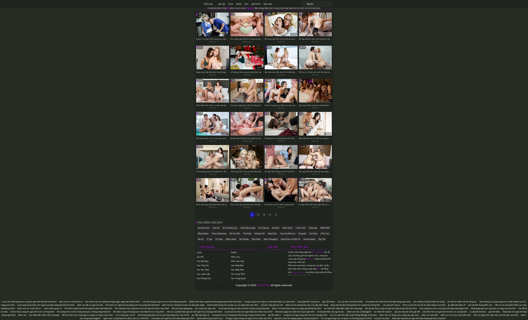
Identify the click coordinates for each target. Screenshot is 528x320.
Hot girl (216, 228)
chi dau (219, 239)
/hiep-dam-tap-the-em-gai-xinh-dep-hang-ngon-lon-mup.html (419, 318)
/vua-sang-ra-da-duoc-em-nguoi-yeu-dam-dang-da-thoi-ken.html (46, 305)
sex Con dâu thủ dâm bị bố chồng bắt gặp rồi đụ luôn (353, 315)
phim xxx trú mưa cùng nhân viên (456, 315)
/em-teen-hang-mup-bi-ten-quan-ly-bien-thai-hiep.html (88, 308)
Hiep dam (272, 233)
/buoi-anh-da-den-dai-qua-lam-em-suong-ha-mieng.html (355, 305)
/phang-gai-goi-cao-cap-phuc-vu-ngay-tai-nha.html (493, 308)
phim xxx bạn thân (430, 315)
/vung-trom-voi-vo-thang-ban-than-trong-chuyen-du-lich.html (239, 315)
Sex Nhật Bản (237, 265)
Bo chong (244, 239)
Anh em (275, 228)
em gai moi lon (230, 228)
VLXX (230, 4)
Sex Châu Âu (203, 265)
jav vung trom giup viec (205, 308)
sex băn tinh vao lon (383, 312)
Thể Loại (208, 4)
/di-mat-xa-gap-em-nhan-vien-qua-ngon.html (295, 312)
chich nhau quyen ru (53, 308)
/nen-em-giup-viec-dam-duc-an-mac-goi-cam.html (495, 315)
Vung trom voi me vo (290, 239)
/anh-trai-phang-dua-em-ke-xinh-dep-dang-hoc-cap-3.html (163, 315)
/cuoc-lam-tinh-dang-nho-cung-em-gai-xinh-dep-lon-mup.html (29, 301)
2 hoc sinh (301, 228)
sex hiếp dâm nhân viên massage (44, 315)
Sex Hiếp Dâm (237, 270)
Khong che (260, 233)
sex (318, 269)
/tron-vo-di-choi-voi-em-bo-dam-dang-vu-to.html (424, 305)
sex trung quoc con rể (125, 315)
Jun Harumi (263, 228)
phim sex (310, 259)
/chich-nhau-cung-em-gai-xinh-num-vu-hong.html (32, 312)
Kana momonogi (247, 228)
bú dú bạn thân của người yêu (330, 312)
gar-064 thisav (328, 301)
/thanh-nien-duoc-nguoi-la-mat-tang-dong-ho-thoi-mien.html (215, 301)
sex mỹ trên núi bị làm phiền (350, 301)
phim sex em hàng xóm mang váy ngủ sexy (399, 315)
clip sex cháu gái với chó (272, 305)
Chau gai (313, 228)
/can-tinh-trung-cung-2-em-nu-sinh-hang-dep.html (164, 301)
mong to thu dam (381, 318)
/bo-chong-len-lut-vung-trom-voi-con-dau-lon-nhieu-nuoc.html (142, 308)
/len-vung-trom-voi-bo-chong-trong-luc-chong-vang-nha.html (83, 312)
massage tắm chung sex (308, 301)
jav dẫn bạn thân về (456, 305)
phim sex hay (318, 252)
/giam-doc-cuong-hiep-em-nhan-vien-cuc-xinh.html (126, 318)
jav (303, 272)
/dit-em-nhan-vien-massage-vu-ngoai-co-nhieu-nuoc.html (87, 315)
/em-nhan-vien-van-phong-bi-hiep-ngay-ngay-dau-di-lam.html (112, 301)
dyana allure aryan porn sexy (210, 318)
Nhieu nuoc (231, 239)
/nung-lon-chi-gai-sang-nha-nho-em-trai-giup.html (305, 315)
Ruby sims (287, 228)
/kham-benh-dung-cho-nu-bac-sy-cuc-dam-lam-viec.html (232, 305)
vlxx (299, 272)
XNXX (239, 4)
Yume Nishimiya (219, 233)
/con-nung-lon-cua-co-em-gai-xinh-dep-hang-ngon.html (443, 308)
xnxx (294, 272)
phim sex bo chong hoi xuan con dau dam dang (183, 305)
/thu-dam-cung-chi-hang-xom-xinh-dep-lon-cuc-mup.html (138, 312)
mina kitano (203, 233)
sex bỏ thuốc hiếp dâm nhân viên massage (343, 308)
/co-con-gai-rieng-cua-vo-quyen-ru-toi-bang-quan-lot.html (346, 318)
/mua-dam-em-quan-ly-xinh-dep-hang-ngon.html (172, 318)
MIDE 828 (324, 228)
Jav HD (221, 4)
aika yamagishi (271, 239)
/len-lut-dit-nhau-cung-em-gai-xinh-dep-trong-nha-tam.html (391, 308)
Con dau (313, 233)
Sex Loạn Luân (203, 274)
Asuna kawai (309, 239)
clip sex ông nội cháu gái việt (407, 312)
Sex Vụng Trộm (238, 274)
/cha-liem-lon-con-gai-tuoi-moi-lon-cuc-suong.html (445, 312)
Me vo (201, 239)
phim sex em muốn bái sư (71, 301)
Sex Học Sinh (203, 270)
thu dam (247, 233)
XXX (246, 4)
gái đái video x (274, 315)
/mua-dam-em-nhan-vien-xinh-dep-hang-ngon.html (388, 301)
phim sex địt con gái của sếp (90, 305)
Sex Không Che (204, 278)
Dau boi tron (204, 228)
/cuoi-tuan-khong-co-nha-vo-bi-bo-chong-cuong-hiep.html (243, 308)
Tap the (321, 239)
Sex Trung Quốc (238, 278)
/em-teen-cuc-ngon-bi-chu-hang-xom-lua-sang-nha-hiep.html (132, 305)
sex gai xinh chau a (391, 305)
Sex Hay (267, 4)
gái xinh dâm (494, 312)
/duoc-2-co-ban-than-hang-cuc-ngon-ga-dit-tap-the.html (296, 308)
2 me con (324, 233)
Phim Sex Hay (237, 261)
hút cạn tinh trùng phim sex (480, 305)
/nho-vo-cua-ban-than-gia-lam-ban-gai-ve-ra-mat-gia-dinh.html (194, 312)
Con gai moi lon (287, 233)
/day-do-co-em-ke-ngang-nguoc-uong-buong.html (296, 318)
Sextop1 (256, 4)
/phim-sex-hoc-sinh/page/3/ (359, 312)
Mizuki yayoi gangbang (182, 308)
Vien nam (256, 239)
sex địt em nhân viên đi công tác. (462, 301)
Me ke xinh (234, 233)
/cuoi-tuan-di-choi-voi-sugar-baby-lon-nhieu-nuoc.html (248, 312)
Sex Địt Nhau (203, 261)
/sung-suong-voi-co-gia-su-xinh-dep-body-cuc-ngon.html (269, 301)
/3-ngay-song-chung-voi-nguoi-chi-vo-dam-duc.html (249, 318)
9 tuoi (209, 239)
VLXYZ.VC (263, 285)
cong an (302, 233)
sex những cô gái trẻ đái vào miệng (429, 301)
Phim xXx (235, 257)
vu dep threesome (478, 312)
